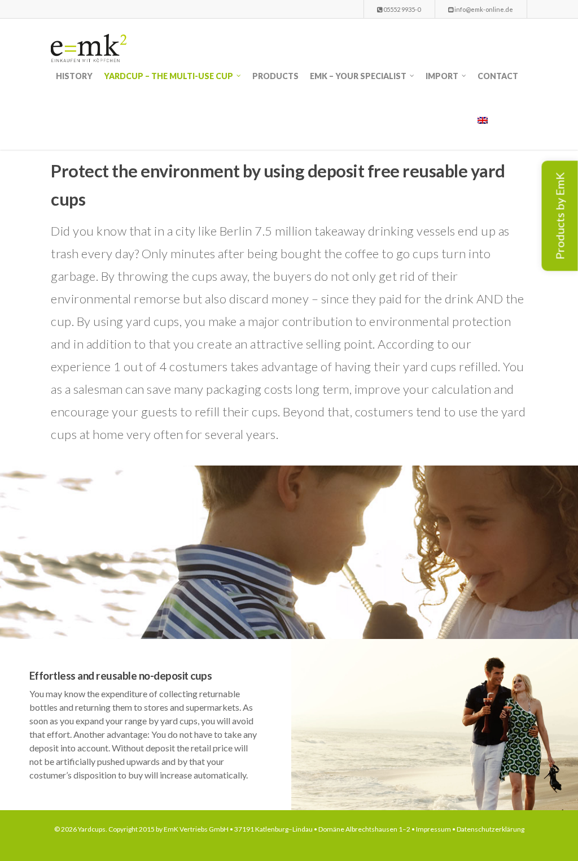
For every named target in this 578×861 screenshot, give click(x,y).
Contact (498, 76)
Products (275, 76)
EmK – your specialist (358, 76)
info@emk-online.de (483, 9)
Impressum (433, 829)
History (74, 76)
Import (442, 76)
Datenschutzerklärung (490, 829)
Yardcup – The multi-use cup (168, 76)
